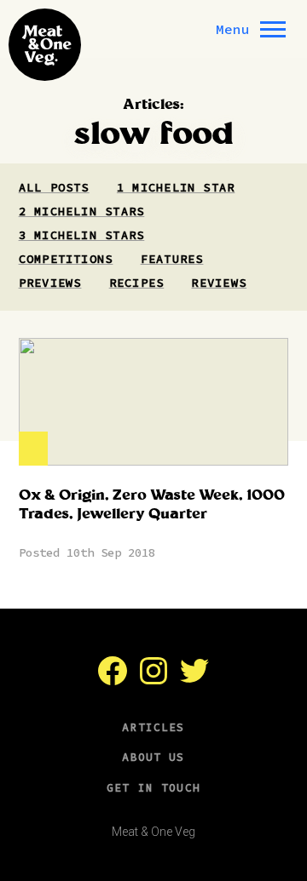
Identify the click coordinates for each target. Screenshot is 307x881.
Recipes (137, 282)
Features (172, 258)
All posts (54, 187)
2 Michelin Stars (82, 211)
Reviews (218, 282)
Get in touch (153, 788)
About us (153, 757)
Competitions (66, 258)
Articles (153, 727)
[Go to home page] (45, 45)
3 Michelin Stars (82, 235)
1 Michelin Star (176, 187)
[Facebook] (112, 680)
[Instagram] (153, 680)
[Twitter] (194, 680)
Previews (50, 282)
